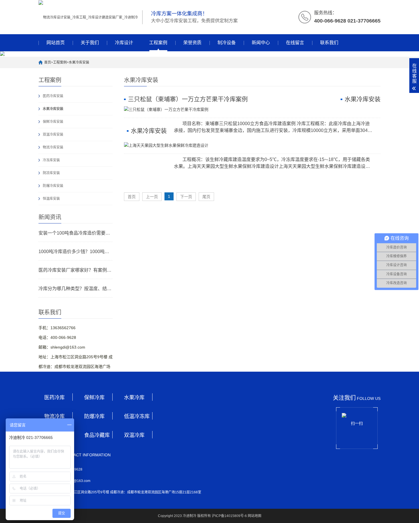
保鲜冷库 (94, 397)
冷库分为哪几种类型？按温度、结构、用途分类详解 (75, 288)
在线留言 (295, 42)
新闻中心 (261, 42)
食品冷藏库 (97, 435)
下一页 (186, 196)
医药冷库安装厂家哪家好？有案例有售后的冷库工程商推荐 (75, 270)
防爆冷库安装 (53, 186)
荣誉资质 (192, 42)
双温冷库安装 (53, 135)
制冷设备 (226, 42)
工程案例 (158, 42)
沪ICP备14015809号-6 (229, 516)
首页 (47, 62)
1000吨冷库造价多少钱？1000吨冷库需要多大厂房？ (75, 251)
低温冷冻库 (137, 416)
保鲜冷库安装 (53, 122)
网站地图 (254, 516)
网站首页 (55, 42)
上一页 (152, 196)
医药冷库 (54, 397)
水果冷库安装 (79, 62)
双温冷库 (134, 435)
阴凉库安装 (51, 173)
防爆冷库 (94, 416)
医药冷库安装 (53, 96)
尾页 (206, 196)
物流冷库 (54, 416)
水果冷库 (134, 397)
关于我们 (90, 42)
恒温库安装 (51, 199)
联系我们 (329, 42)
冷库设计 (124, 42)
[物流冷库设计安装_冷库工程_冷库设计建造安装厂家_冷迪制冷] (88, 17)
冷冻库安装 (51, 160)
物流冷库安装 (53, 147)
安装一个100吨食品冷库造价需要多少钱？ (75, 233)
